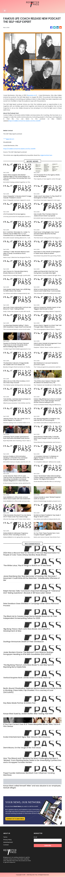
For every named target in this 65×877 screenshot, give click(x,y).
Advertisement (8, 842)
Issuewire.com (31, 95)
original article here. (46, 155)
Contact (6, 845)
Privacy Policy (7, 839)
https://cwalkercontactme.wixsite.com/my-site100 (24, 121)
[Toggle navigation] (4, 11)
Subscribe (47, 845)
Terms (5, 837)
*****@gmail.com (8, 139)
